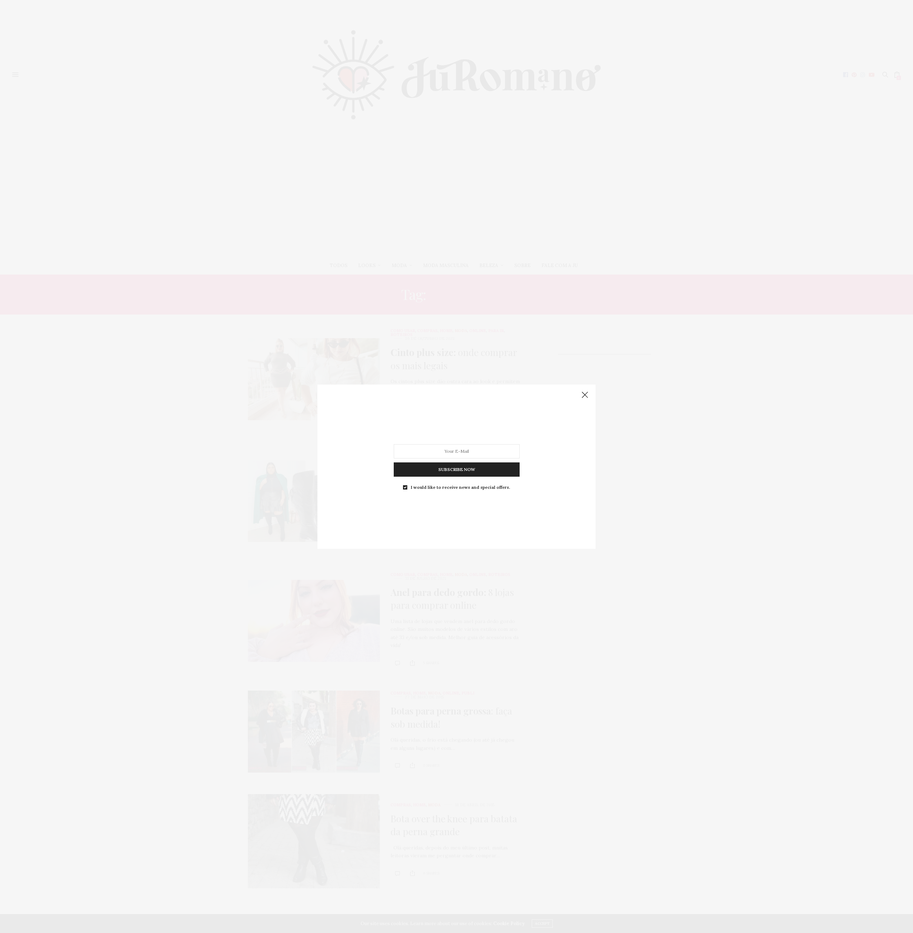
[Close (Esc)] (585, 395)
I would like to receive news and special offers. (460, 487)
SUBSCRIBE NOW (456, 469)
